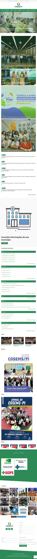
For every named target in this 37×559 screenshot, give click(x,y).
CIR (3, 296)
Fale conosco (33, 10)
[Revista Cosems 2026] (18, 372)
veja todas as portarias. (31, 263)
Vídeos (24, 10)
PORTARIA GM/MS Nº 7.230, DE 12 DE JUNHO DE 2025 (8, 257)
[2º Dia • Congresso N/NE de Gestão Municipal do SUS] (23, 492)
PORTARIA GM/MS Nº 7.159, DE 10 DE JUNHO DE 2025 (8, 261)
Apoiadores (28, 10)
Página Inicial (11, 0)
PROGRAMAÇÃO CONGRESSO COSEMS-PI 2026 (8, 328)
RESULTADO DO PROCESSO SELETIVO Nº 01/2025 (8, 305)
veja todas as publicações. (31, 293)
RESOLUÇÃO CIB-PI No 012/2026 (6, 274)
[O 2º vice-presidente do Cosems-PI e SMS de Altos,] (13, 510)
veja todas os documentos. (31, 330)
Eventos (15, 10)
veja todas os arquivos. (31, 298)
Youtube (27, 0)
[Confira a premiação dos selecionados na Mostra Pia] (32, 510)
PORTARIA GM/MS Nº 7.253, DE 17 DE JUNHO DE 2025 (8, 255)
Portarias (4, 251)
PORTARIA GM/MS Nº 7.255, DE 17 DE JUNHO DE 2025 (8, 253)
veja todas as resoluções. (31, 278)
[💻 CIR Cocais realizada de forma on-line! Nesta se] (23, 501)
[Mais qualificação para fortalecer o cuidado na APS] (4, 510)
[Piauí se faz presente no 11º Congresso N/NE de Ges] (32, 492)
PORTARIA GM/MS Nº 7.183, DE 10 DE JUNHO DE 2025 (8, 259)
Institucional (21, 524)
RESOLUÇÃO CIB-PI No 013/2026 (6, 272)
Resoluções (4, 266)
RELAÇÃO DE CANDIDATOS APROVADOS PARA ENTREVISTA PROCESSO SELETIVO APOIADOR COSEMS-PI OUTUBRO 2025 (16, 307)
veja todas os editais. (32, 309)
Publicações (4, 281)
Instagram (22, 0)
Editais (4, 301)
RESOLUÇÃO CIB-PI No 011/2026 (6, 276)
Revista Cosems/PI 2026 (5, 326)
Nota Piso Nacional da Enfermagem (6, 291)
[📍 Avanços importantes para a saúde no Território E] (32, 501)
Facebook (16, 0)
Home (2, 10)
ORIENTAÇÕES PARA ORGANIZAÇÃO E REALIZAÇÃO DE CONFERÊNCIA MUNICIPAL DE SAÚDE (13, 285)
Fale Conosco (3, 541)
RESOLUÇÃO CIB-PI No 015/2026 (6, 268)
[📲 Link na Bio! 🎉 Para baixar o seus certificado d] (23, 510)
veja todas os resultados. (31, 319)
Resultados (4, 312)
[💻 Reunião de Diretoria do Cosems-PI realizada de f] (4, 492)
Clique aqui (4, 243)
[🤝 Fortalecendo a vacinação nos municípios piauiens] (13, 501)
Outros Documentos (6, 322)
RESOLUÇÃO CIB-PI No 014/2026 (6, 270)
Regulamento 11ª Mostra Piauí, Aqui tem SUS (7, 303)
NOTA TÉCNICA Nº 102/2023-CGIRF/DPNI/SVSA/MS (8, 287)
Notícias (11, 10)
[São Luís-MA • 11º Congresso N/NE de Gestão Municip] (13, 492)
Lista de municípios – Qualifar (5, 289)
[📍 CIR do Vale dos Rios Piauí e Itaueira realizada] (4, 501)
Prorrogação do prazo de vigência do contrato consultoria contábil (9, 283)
